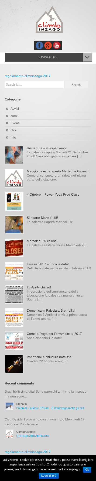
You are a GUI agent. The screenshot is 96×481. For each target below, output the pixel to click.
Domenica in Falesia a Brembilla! (51, 310)
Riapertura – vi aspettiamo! (47, 148)
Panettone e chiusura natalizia (49, 357)
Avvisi (14, 108)
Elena (20, 404)
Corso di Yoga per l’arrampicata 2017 (54, 334)
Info (13, 137)
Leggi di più (48, 475)
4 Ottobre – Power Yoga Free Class (53, 194)
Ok (87, 469)
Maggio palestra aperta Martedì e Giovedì (58, 171)
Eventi (15, 123)
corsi (13, 116)
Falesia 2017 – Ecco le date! (48, 264)
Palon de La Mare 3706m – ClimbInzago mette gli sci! (50, 408)
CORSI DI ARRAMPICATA (32, 436)
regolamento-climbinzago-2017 (28, 76)
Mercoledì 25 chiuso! (42, 241)
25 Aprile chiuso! (39, 287)
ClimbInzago (24, 431)
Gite (13, 130)
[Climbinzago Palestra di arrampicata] (49, 19)
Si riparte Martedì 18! (42, 218)
